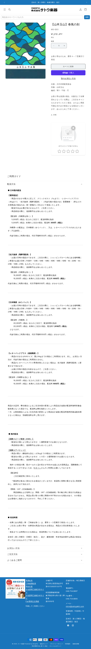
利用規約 (67, 644)
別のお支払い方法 (68, 78)
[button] (4, 9)
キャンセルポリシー (55, 646)
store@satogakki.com (75, 606)
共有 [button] (54, 115)
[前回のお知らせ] (4, 2)
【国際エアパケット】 (17, 450)
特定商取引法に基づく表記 (39, 646)
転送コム (37, 468)
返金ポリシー (44, 644)
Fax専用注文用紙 (32, 601)
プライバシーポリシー (56, 644)
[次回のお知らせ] (86, 2)
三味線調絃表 (31, 583)
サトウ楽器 (21, 644)
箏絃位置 (29, 586)
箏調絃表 (29, 580)
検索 (87, 17)
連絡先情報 (76, 644)
